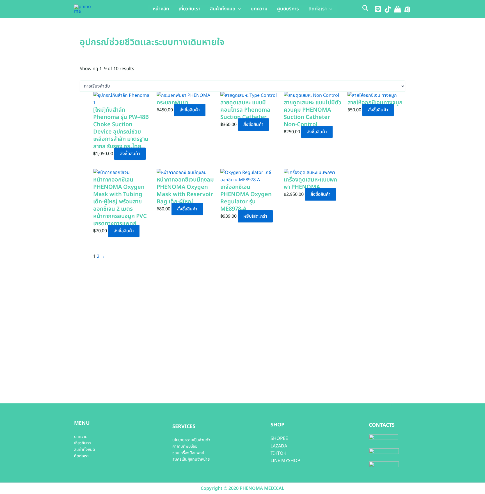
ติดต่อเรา (317, 9)
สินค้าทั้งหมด (222, 9)
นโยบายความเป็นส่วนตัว (191, 440)
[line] (377, 9)
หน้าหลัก (161, 9)
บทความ (259, 9)
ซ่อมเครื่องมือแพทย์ (188, 453)
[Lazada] (397, 9)
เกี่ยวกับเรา (189, 9)
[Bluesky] (407, 9)
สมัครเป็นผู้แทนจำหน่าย (191, 459)
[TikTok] (387, 9)
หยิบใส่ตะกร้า (255, 216)
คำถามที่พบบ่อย (184, 446)
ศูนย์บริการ (288, 9)
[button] (238, 9)
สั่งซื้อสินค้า (130, 153)
